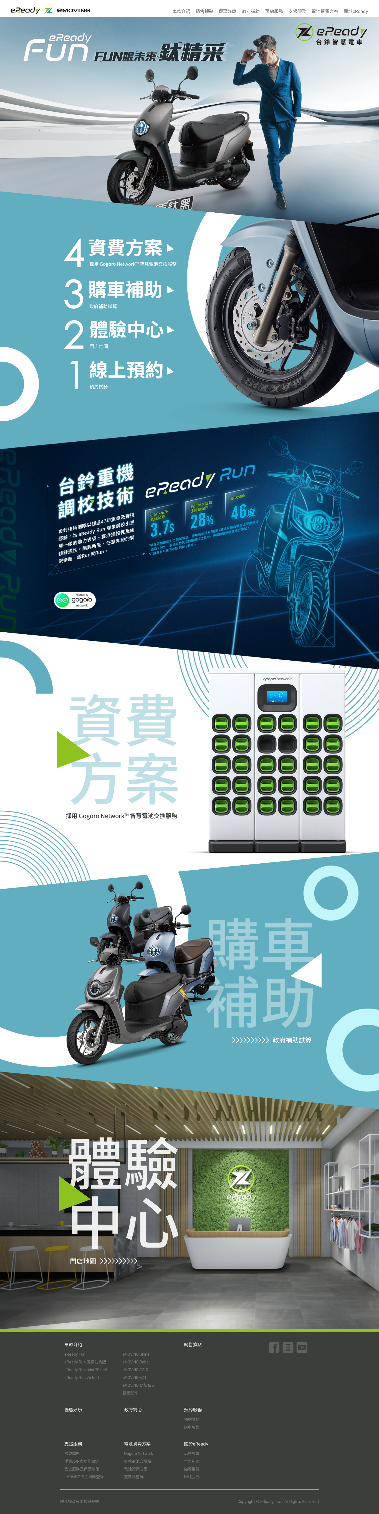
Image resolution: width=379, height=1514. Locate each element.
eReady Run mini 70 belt (86, 1370)
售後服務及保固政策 (81, 1469)
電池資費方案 (135, 1469)
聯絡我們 (191, 1477)
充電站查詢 (133, 1477)
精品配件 (130, 1393)
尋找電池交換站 (137, 1461)
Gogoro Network (138, 1453)
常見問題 (72, 1453)
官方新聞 (191, 1461)
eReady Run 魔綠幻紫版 (85, 1362)
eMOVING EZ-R (135, 1370)
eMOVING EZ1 (134, 1377)
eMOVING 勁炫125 (138, 1385)
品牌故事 (191, 1453)
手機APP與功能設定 (81, 1461)
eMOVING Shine (136, 1354)
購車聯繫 (191, 1427)
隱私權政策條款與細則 (79, 1501)
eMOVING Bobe (136, 1362)
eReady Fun (74, 1354)
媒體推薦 (191, 1469)
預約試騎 (191, 1419)
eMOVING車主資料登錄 (84, 1477)
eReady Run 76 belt (81, 1377)
